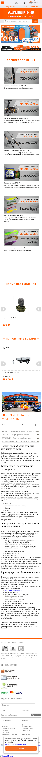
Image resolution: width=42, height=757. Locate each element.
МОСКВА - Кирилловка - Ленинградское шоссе (20, 431)
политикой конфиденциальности (16, 744)
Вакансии (5, 727)
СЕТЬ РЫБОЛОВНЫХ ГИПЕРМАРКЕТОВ (21, 13)
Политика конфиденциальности (9, 733)
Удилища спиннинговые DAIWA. (15, 86)
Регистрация (27, 2)
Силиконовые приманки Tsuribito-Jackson (18, 248)
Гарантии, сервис (28, 728)
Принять (21, 748)
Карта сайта (26, 730)
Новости (5, 730)
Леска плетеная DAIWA (12, 183)
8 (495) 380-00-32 (31, 7)
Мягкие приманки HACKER (13, 215)
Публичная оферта (8, 728)
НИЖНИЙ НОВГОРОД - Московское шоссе (18, 441)
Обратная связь (27, 727)
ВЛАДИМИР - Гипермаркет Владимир (16, 438)
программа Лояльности (13, 590)
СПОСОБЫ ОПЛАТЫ (9, 665)
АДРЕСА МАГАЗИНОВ (16, 3)
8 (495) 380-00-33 (10, 7)
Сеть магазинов (7, 725)
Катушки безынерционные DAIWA (16, 118)
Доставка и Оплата (28, 725)
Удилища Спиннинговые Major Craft (16, 150)
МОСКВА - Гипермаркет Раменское (15, 435)
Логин (24, 2)
